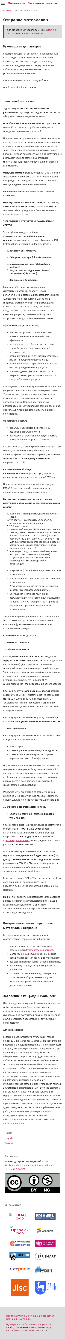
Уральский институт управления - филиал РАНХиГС (28, 1329)
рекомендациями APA (17, 840)
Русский (9, 1143)
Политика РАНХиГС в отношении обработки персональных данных (30, 1317)
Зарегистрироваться (32, 32)
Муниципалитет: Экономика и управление (33, 3)
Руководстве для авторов (39, 949)
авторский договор (13, 1122)
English (9, 1138)
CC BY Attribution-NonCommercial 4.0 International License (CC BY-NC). (28, 1165)
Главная (7, 10)
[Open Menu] (3, 3)
